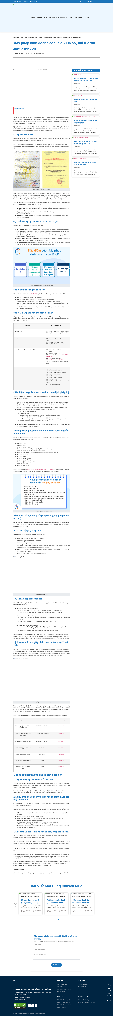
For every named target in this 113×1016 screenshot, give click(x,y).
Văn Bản (80, 17)
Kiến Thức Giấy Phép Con (64, 1002)
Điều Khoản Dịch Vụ (83, 1000)
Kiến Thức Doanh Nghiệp (35, 37)
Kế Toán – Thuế (72, 17)
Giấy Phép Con (62, 17)
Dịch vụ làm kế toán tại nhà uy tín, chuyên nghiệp (85, 122)
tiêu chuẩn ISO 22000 (62, 355)
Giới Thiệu (32, 17)
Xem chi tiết (61, 726)
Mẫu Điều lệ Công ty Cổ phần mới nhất (85, 101)
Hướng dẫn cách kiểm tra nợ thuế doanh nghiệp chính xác (85, 143)
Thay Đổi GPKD (53, 17)
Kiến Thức (86, 17)
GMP (51, 356)
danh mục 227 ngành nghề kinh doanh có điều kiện (40, 469)
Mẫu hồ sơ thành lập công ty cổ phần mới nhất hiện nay (80, 901)
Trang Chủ (16, 37)
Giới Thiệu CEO (82, 986)
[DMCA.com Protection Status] (19, 1006)
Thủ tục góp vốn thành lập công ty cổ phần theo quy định (56, 901)
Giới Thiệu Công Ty (83, 984)
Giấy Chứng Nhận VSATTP (64, 989)
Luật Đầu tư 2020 (33, 294)
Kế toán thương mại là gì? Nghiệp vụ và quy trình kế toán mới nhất (30, 901)
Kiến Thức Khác (61, 1007)
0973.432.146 (23, 995)
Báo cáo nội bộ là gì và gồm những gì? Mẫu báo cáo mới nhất (86, 80)
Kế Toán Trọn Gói (61, 991)
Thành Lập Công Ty (42, 17)
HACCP (48, 356)
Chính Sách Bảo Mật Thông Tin (86, 1002)
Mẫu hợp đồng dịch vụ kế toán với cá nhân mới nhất (85, 164)
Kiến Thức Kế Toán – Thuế (64, 1005)
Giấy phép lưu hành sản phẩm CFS (54, 359)
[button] (68, 108)
